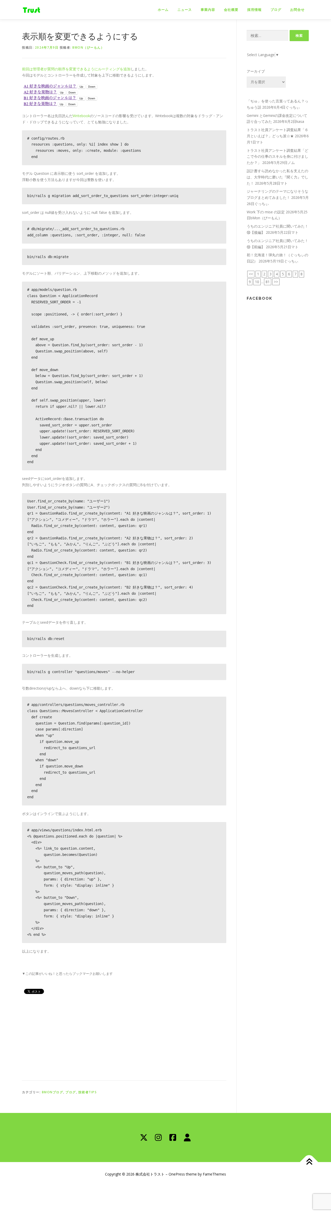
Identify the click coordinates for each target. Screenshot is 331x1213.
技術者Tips (87, 1092)
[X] (144, 1137)
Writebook (81, 115)
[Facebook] (173, 1137)
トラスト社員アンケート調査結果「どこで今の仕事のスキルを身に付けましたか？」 (277, 156)
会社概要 (231, 10)
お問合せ (297, 10)
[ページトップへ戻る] (309, 1162)
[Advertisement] (124, 1036)
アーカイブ (256, 71)
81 (268, 281)
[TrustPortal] (187, 1137)
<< (251, 274)
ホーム (163, 10)
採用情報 (254, 10)
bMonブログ (52, 1092)
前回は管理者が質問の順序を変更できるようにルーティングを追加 (76, 68)
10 (257, 281)
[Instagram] (158, 1137)
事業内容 (208, 10)
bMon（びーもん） (88, 47)
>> (276, 281)
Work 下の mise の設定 (266, 211)
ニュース (184, 10)
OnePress (177, 1174)
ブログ (275, 10)
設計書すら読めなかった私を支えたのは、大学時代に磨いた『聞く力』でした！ (277, 177)
